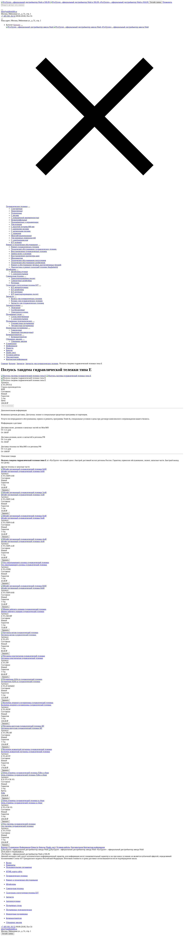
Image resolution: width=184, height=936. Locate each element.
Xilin (3, 793)
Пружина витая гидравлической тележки (18, 635)
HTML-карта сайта (14, 871)
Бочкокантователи (14, 334)
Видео (8, 863)
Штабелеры (11, 269)
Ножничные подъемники (17, 328)
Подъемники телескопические (19, 321)
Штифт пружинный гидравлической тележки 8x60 (22, 588)
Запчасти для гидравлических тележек (41, 363)
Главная (4, 363)
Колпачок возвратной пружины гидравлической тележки (25, 752)
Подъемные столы (14, 314)
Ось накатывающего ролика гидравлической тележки (24, 565)
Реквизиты (10, 865)
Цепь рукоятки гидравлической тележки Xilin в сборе (24, 775)
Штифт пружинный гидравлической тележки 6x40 (22, 518)
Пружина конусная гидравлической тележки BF (21, 728)
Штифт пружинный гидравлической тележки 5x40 (22, 495)
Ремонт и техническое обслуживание (22, 245)
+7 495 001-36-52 (8, 16)
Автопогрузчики (13, 305)
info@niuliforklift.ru (9, 11)
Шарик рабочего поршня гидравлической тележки (22, 611)
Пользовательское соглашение (19, 867)
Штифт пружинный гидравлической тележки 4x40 (22, 541)
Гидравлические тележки (17, 206)
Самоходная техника (15, 276)
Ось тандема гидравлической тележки (17, 826)
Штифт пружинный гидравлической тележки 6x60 (22, 471)
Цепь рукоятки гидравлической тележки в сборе (21, 803)
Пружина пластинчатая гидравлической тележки (22, 658)
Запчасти (10, 296)
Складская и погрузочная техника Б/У (22, 285)
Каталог (12, 363)
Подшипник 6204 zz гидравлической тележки (20, 681)
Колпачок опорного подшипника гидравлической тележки (26, 705)
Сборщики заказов (14, 339)
